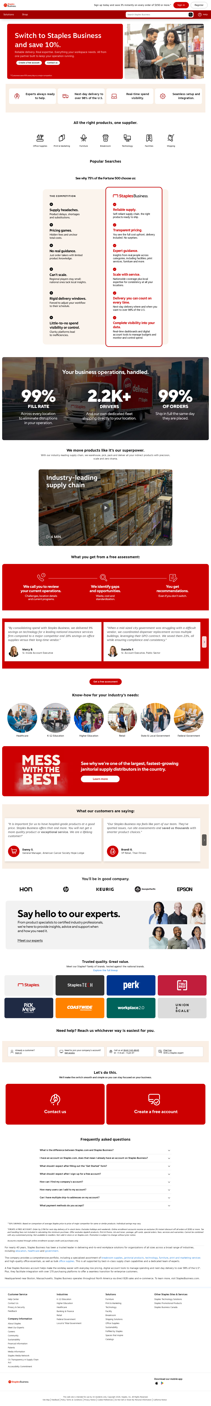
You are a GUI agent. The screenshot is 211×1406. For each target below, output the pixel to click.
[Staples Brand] (28, 985)
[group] (53, 641)
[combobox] (159, 14)
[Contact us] (55, 1104)
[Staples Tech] (80, 985)
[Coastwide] (80, 1008)
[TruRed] (182, 985)
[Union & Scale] (182, 1008)
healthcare (33, 1251)
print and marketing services (185, 1258)
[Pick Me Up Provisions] (28, 1008)
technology (151, 1258)
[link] (181, 5)
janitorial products (134, 1258)
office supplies (66, 1261)
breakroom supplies (112, 1258)
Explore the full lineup (105, 970)
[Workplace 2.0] (131, 1008)
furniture (163, 1258)
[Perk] (131, 985)
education (21, 1251)
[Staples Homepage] (10, 5)
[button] (191, 15)
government (51, 1251)
